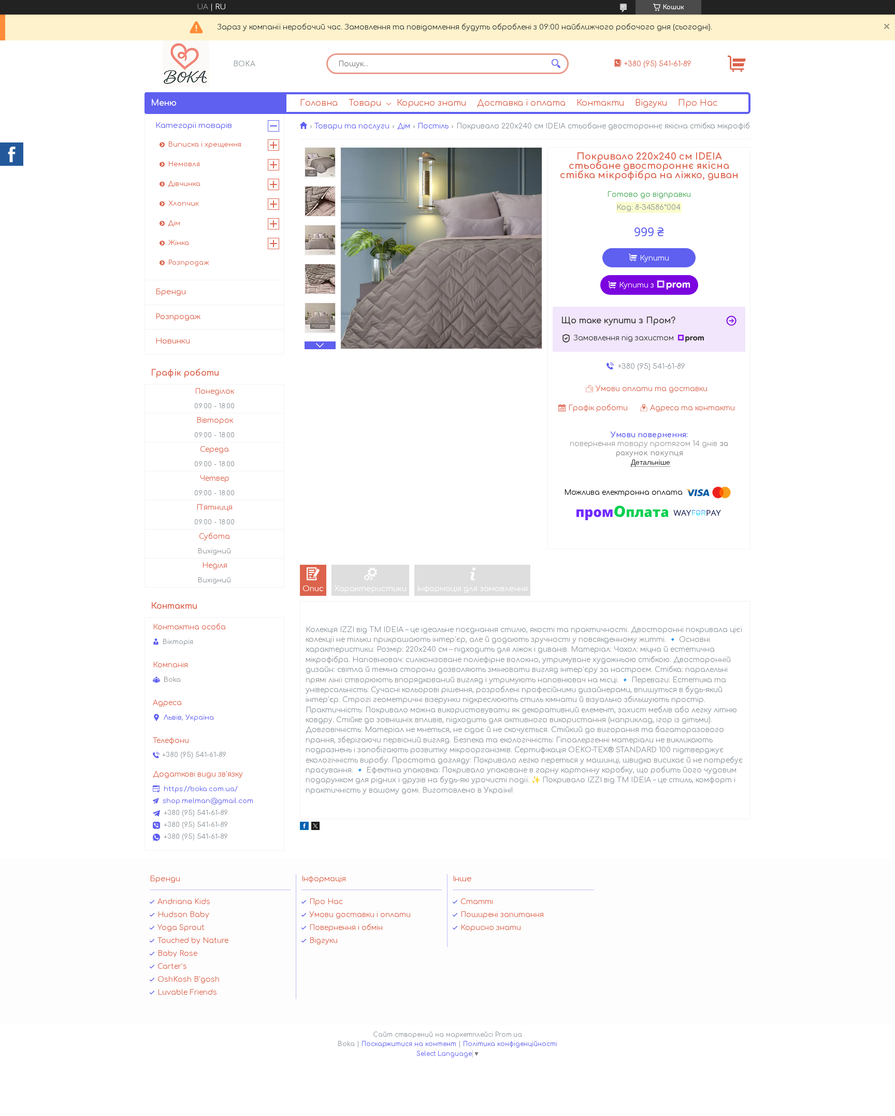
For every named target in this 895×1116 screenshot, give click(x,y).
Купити (654, 258)
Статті (476, 902)
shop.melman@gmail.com (208, 801)
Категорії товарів (193, 125)
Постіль (433, 126)
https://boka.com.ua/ (201, 789)
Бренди (170, 292)
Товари (365, 103)
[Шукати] (555, 63)
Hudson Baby (183, 915)
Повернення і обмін (346, 928)
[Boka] (186, 63)
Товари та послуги (351, 126)
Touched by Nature (192, 941)
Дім (403, 126)
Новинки (172, 341)
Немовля (184, 164)
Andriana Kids (183, 902)
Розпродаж (188, 262)
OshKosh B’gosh (188, 979)
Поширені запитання (502, 915)
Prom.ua (508, 1034)
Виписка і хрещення (204, 144)
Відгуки (651, 103)
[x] (315, 828)
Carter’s (172, 966)
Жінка (178, 243)
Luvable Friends (187, 992)
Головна (319, 103)
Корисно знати (431, 103)
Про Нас (697, 103)
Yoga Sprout (181, 928)
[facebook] (304, 828)
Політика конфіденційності (510, 1044)
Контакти (600, 103)
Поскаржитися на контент (409, 1044)
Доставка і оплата (521, 103)
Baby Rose (177, 953)
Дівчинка (184, 184)
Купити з (636, 285)
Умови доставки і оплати (360, 915)
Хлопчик (183, 203)
